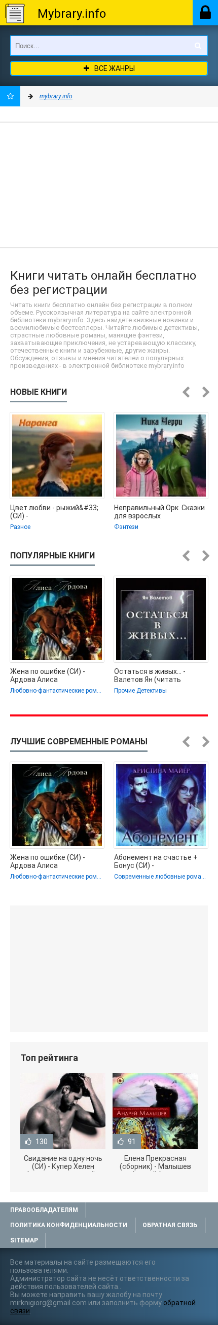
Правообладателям (44, 1210)
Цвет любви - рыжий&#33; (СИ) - (54, 512)
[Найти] (197, 45)
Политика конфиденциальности (68, 1225)
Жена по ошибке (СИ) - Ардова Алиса (47, 675)
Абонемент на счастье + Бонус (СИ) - (156, 861)
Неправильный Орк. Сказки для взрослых (159, 512)
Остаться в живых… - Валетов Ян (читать (150, 675)
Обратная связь (169, 1225)
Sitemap (24, 1240)
